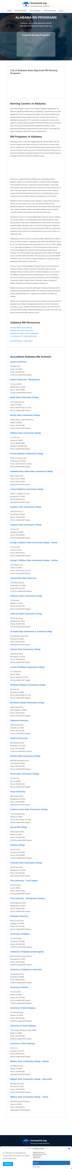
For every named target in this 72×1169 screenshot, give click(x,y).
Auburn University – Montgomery (25, 380)
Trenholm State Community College (26, 863)
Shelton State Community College (25, 756)
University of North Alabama (22, 1008)
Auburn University (18, 362)
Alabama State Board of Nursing (21, 327)
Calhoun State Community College (25, 433)
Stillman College (17, 845)
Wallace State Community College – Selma (29, 1097)
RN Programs (20, 11)
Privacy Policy (36, 1166)
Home (9, 11)
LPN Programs (50, 11)
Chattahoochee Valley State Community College (31, 471)
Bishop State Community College (25, 415)
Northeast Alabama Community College (27, 685)
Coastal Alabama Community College (26, 489)
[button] (69, 1149)
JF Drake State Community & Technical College (31, 631)
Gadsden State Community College (26, 525)
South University (17, 792)
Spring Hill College (18, 827)
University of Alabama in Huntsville (26, 969)
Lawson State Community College (25, 649)
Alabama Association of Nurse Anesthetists (24, 333)
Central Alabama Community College (26, 454)
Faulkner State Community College (25, 507)
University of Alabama (20, 934)
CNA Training (35, 11)
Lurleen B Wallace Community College (27, 667)
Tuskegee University (19, 916)
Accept (36, 1163)
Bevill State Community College (24, 397)
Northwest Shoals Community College (27, 703)
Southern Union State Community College (29, 809)
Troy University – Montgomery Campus (27, 898)
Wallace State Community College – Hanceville (31, 1079)
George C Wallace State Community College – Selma (33, 542)
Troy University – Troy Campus (24, 881)
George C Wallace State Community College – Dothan (34, 560)
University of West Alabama (22, 1043)
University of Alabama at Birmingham (27, 952)
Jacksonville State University (23, 578)
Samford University (18, 738)
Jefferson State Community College (26, 614)
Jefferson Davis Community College (26, 596)
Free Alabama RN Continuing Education (23, 336)
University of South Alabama (23, 1026)
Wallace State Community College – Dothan (29, 1061)
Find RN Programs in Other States (21, 341)
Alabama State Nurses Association (21, 330)
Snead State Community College (24, 774)
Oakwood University (19, 720)
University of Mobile (19, 987)
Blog (61, 11)
